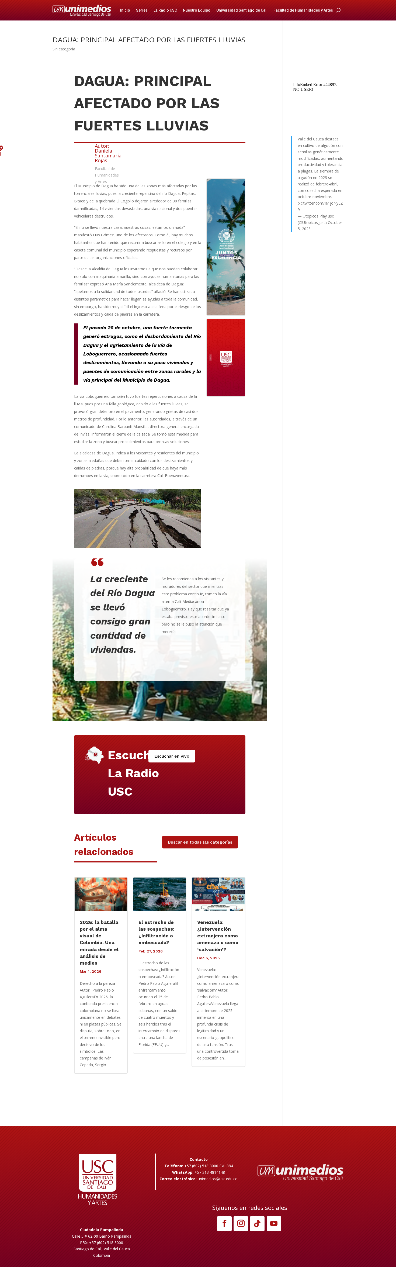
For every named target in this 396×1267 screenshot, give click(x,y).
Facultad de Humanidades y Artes (303, 10)
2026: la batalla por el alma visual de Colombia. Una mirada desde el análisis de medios (99, 942)
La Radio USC (165, 10)
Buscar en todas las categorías (200, 842)
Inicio (125, 10)
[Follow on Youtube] (274, 1223)
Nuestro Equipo (196, 10)
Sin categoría (64, 48)
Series (142, 10)
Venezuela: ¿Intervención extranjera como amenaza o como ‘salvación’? (217, 935)
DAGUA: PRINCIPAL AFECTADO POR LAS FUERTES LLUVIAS (149, 39)
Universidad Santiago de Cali (242, 10)
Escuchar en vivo (171, 756)
